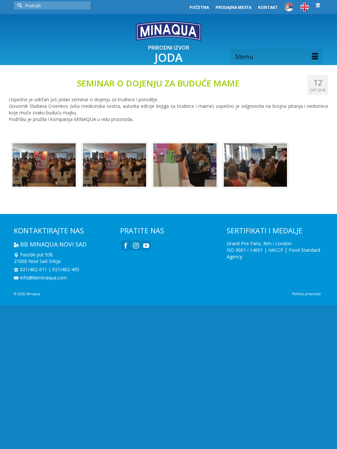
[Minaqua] (168, 31)
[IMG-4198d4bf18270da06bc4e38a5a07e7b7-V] (255, 165)
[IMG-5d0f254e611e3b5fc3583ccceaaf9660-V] (44, 165)
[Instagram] (136, 245)
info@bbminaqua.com (43, 277)
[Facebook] (125, 245)
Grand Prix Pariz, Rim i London (259, 243)
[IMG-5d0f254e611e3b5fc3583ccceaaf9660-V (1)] (114, 165)
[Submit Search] (19, 5)
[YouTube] (146, 245)
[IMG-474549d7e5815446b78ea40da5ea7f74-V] (185, 165)
